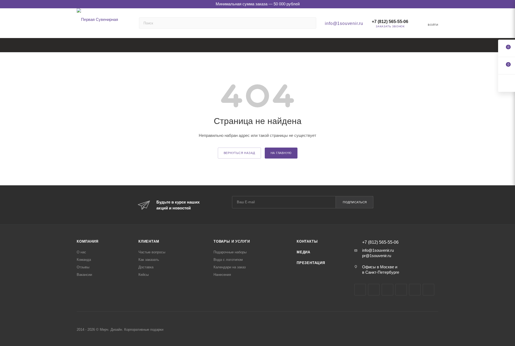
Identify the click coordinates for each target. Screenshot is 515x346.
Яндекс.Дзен (415, 289)
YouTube (387, 289)
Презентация (311, 263)
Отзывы (83, 267)
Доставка (145, 267)
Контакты (307, 241)
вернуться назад (239, 153)
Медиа (303, 252)
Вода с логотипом (228, 260)
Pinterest (428, 289)
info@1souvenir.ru (344, 23)
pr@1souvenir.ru (376, 255)
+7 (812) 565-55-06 (390, 21)
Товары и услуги (232, 241)
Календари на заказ (230, 267)
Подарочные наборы (230, 252)
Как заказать (148, 260)
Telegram (374, 289)
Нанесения (222, 275)
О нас (81, 252)
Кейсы (143, 275)
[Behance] (401, 289)
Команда (84, 260)
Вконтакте (360, 289)
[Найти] (309, 23)
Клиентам (148, 241)
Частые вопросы (151, 252)
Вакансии (84, 275)
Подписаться (355, 202)
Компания (87, 241)
